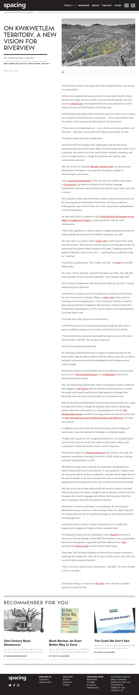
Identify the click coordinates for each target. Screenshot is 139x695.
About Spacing (118, 679)
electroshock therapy (86, 374)
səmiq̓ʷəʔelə (101, 240)
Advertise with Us (120, 682)
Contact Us (117, 690)
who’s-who (108, 297)
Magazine (84, 5)
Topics (68, 5)
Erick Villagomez (61, 656)
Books (95, 5)
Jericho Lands (82, 545)
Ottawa (91, 682)
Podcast (107, 5)
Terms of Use (118, 687)
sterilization (109, 374)
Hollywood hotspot (95, 452)
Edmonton (92, 687)
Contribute (117, 685)
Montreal (92, 679)
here (118, 262)
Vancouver (45, 682)
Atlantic (91, 685)
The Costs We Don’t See (111, 640)
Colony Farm (76, 103)
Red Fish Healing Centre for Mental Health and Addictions (94, 417)
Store (118, 5)
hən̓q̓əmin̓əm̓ (70, 184)
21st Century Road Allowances (17, 642)
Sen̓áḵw (114, 534)
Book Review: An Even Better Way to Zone (65, 642)
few (124, 542)
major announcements (79, 180)
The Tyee (99, 583)
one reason (82, 388)
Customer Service (120, 676)
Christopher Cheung (20, 58)
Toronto (44, 679)
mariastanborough (17, 656)
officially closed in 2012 (101, 166)
